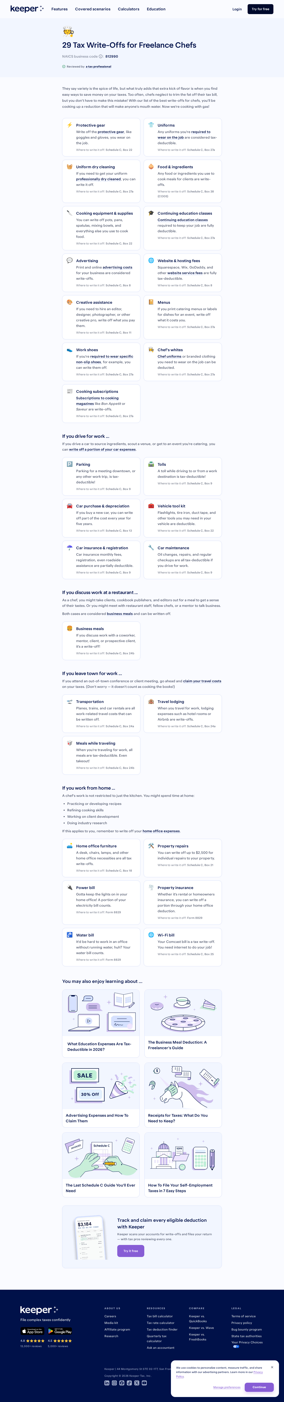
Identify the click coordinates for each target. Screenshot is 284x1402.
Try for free (260, 9)
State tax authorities (246, 1336)
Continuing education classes (183, 220)
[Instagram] (114, 1382)
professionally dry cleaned (98, 179)
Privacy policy (241, 1323)
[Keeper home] (27, 9)
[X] (136, 1382)
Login (237, 9)
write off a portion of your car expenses (102, 449)
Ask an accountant (160, 1347)
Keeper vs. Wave (201, 1327)
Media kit (111, 1323)
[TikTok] (129, 1382)
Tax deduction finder (162, 1329)
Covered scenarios (92, 9)
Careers (110, 1316)
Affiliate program (117, 1329)
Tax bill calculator (160, 1316)
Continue (259, 1387)
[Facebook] (121, 1382)
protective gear (111, 132)
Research (111, 1336)
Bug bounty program (246, 1329)
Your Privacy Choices (247, 1342)
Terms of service (243, 1316)
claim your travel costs (202, 681)
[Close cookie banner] (272, 1367)
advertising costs (117, 267)
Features (59, 9)
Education (156, 9)
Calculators (128, 9)
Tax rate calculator (160, 1323)
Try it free (130, 1251)
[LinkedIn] (106, 1382)
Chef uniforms (170, 356)
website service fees (185, 273)
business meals (120, 614)
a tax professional (98, 66)
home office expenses (161, 831)
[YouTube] (144, 1382)
